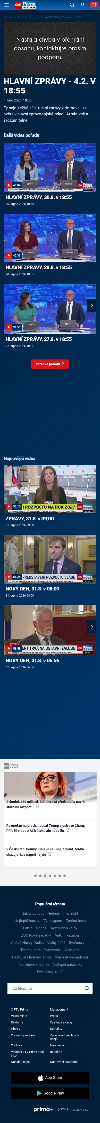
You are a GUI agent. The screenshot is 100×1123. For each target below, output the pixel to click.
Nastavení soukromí (63, 1062)
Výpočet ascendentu (71, 957)
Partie (28, 928)
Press (54, 1016)
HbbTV (15, 1029)
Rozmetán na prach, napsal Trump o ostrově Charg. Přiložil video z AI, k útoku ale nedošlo (45, 828)
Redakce (56, 1052)
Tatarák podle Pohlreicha (40, 950)
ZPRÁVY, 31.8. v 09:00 (30, 519)
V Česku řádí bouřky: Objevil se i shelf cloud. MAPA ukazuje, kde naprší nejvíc (45, 851)
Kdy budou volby (64, 928)
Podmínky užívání (23, 1035)
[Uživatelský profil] (82, 5)
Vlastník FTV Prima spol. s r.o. (27, 1053)
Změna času (76, 921)
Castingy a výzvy (61, 1022)
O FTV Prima (19, 1009)
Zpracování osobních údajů (64, 1037)
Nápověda (57, 1045)
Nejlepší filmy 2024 (62, 913)
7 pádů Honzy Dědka (27, 942)
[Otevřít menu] (6, 5)
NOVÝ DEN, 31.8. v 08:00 (32, 589)
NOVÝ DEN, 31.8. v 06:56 (32, 660)
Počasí (41, 928)
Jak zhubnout (33, 913)
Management (59, 1009)
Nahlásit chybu (21, 1062)
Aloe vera (72, 950)
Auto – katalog (67, 935)
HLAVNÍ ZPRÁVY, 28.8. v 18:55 (39, 267)
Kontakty (56, 1029)
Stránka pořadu (48, 364)
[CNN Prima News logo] (25, 5)
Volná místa (19, 1016)
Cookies (16, 1045)
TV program (52, 921)
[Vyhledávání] (72, 5)
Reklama (17, 1022)
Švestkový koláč (50, 972)
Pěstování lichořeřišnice (31, 957)
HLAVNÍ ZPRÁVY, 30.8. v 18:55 (39, 197)
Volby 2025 (56, 942)
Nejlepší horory (27, 921)
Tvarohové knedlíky (33, 964)
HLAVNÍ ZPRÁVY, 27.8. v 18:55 (39, 339)
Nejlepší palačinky (67, 964)
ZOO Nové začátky (36, 935)
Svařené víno (79, 942)
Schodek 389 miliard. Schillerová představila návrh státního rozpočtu (45, 804)
